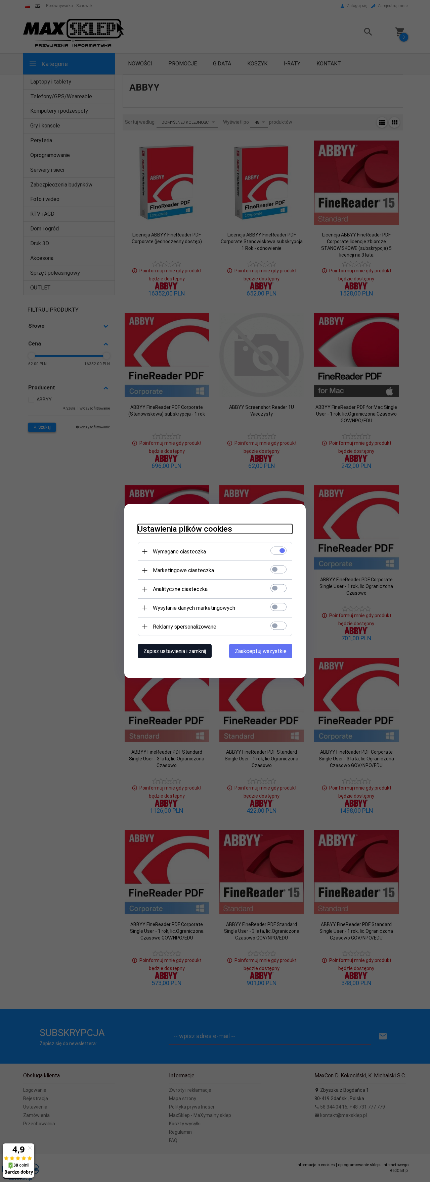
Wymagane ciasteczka (179, 551)
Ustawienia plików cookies (185, 529)
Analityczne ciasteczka (180, 589)
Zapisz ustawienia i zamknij (174, 651)
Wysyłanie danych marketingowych (194, 608)
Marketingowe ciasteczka (183, 570)
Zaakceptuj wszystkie (261, 651)
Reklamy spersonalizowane (184, 627)
